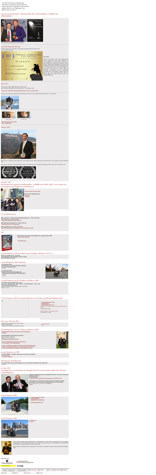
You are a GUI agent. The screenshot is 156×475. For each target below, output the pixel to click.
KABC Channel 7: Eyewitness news (49, 311)
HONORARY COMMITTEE (37, 400)
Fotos (4, 268)
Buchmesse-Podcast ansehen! (11, 339)
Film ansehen (6, 355)
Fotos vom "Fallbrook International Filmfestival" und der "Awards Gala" (20, 90)
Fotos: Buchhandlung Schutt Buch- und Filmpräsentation (17, 348)
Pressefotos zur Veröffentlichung (11, 343)
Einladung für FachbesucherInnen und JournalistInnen (16, 331)
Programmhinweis (7, 356)
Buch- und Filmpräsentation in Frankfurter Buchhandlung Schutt (19, 345)
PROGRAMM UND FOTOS (48, 302)
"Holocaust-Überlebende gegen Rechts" (11, 220)
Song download (45, 324)
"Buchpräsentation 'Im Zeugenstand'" (10, 224)
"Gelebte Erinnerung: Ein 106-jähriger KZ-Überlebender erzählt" (17, 228)
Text (43, 325)
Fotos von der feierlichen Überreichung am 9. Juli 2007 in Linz (46, 378)
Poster (4, 274)
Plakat (4, 333)
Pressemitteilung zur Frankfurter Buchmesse (14, 341)
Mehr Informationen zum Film (9, 122)
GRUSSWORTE (35, 398)
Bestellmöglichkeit (6, 123)
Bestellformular (22, 240)
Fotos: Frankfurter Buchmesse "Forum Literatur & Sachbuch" (18, 347)
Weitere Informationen (24, 237)
